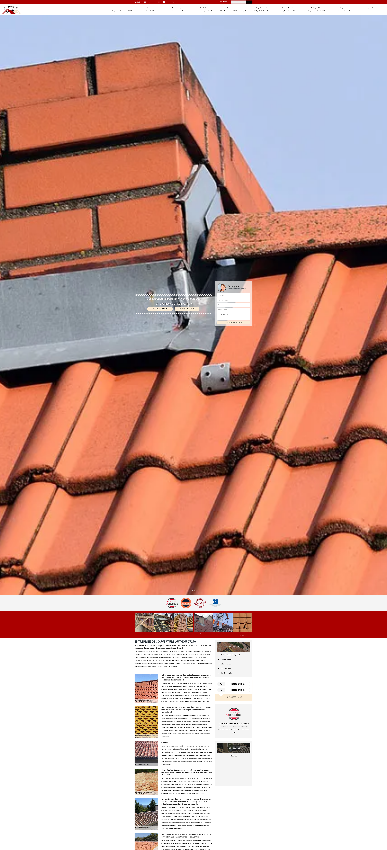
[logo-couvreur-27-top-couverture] (12, 9)
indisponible (142, 2)
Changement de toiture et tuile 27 (316, 11)
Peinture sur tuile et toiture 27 (288, 8)
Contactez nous (187, 309)
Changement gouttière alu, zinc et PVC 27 (122, 11)
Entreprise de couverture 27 (122, 8)
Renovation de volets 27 (344, 11)
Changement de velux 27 (372, 8)
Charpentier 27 (150, 11)
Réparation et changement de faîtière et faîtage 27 (233, 11)
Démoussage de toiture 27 (205, 11)
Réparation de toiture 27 (205, 8)
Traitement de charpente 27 (178, 8)
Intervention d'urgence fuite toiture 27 (316, 8)
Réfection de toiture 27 (150, 8)
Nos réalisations (160, 309)
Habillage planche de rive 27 (261, 11)
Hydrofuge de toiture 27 (288, 11)
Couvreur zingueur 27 (177, 11)
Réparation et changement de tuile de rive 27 (344, 8)
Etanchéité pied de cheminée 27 (261, 8)
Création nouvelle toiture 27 (233, 8)
